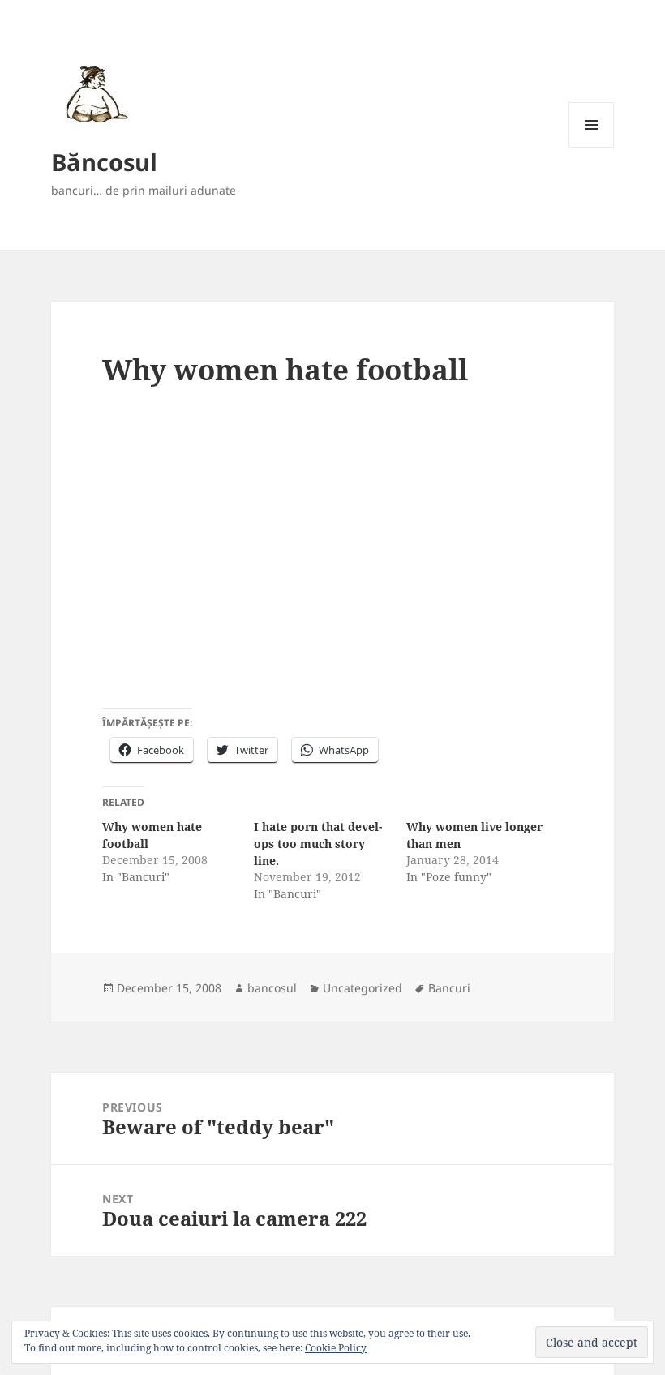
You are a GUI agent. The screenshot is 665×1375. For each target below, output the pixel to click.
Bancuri (449, 988)
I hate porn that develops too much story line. (318, 843)
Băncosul (104, 162)
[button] (93, 93)
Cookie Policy (336, 1348)
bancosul (272, 988)
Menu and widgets (591, 147)
